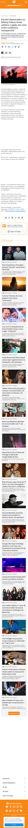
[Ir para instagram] (14, 806)
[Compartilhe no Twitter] (2, 47)
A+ (6, 53)
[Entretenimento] (14, 6)
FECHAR (14, 825)
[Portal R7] (14, 2)
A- (10, 53)
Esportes (6, 779)
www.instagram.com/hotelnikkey (15, 211)
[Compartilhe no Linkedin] (9, 47)
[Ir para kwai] (17, 806)
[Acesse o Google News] (15, 47)
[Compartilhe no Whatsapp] (12, 47)
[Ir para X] (14, 810)
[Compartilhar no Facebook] (6, 47)
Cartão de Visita (13, 15)
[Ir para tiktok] (10, 810)
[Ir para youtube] (21, 810)
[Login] (26, 2)
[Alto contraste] (2, 52)
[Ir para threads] (21, 806)
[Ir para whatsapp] (17, 810)
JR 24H (5, 787)
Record (5, 791)
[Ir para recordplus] (6, 810)
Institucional (8, 796)
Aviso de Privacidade (17, 821)
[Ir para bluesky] (6, 806)
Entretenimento (9, 783)
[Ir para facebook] (10, 806)
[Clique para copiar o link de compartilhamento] (19, 47)
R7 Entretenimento (4, 15)
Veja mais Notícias (14, 713)
